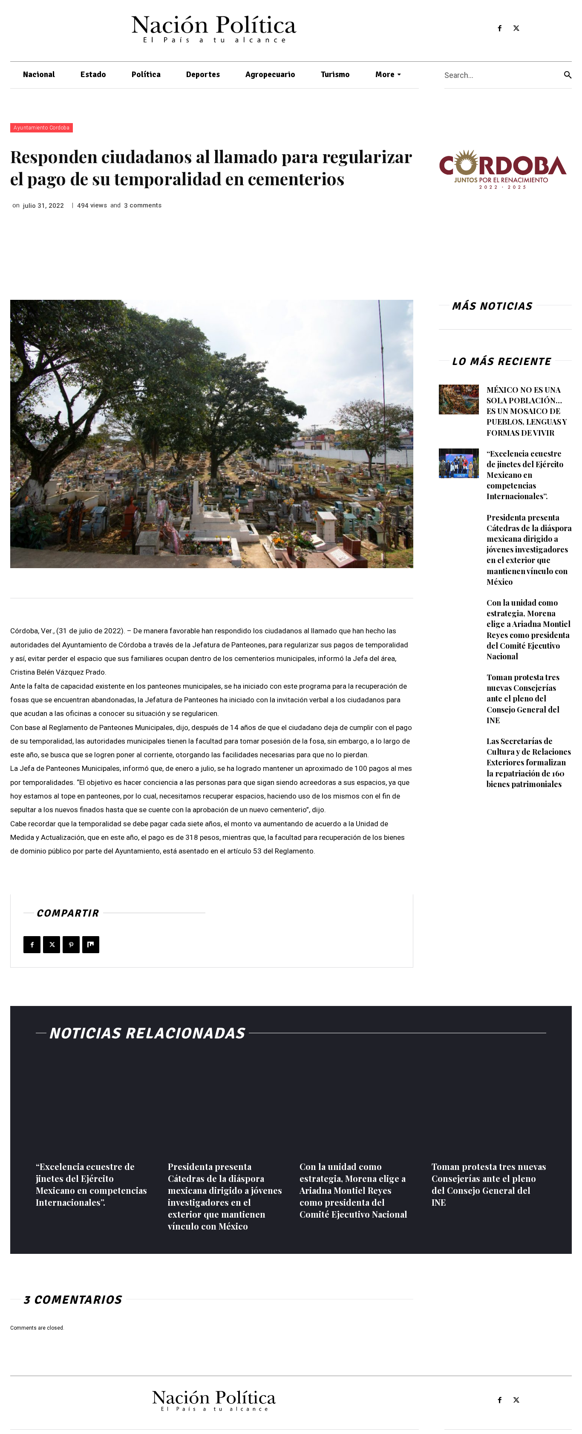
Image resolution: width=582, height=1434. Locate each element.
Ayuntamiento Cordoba (41, 128)
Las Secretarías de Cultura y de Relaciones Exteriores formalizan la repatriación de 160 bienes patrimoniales (529, 762)
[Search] (568, 75)
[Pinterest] (71, 944)
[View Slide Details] (503, 169)
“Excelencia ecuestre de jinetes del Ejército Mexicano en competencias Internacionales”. (525, 475)
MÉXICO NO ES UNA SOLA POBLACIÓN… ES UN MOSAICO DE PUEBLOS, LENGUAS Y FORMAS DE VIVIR (527, 411)
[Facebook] (499, 29)
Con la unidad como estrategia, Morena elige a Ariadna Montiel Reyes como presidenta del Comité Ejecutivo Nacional (353, 1190)
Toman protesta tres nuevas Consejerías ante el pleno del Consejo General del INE (523, 698)
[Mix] (90, 944)
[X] (516, 29)
